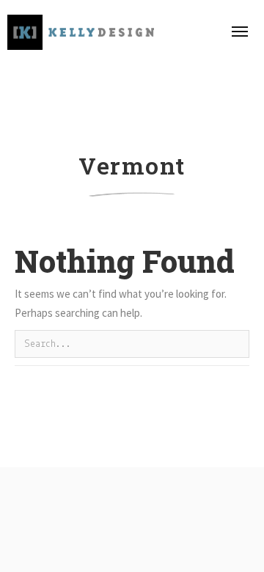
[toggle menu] (240, 31)
